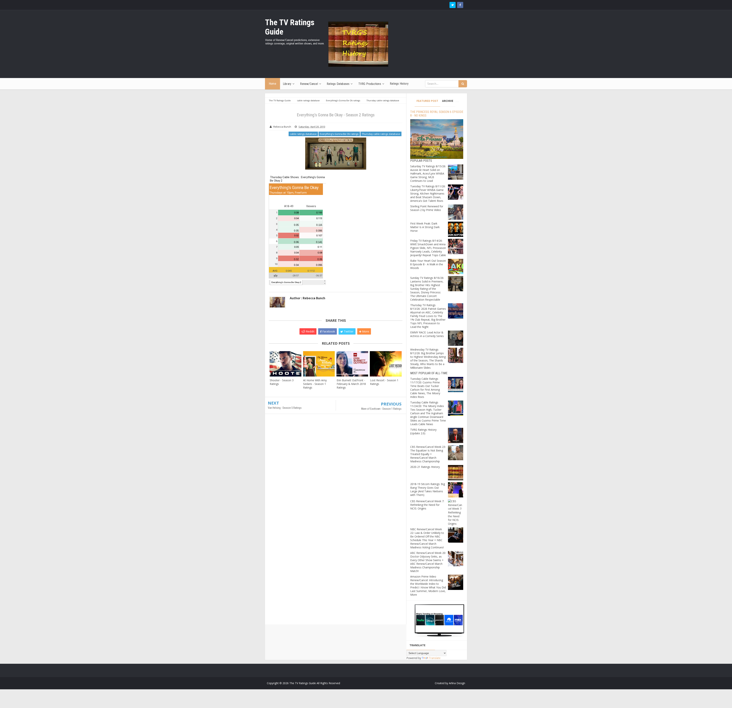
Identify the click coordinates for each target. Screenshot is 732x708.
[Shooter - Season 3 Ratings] (285, 364)
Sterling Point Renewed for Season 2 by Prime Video (426, 208)
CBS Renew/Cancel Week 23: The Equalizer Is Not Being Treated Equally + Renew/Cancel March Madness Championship (428, 454)
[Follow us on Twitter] (452, 5)
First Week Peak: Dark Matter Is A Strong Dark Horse (425, 227)
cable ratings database (303, 134)
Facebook (328, 331)
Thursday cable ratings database (381, 134)
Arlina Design (457, 683)
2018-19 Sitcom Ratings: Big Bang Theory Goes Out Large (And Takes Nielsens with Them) (427, 489)
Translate (435, 658)
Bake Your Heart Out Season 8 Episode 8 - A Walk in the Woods (428, 264)
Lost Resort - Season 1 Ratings (384, 382)
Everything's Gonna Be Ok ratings (339, 134)
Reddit (310, 331)
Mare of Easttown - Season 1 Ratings (381, 408)
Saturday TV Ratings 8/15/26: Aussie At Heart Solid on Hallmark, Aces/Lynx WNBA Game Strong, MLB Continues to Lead (428, 173)
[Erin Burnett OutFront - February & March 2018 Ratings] (352, 364)
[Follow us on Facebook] (460, 5)
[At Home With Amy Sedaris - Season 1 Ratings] (319, 364)
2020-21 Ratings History (425, 467)
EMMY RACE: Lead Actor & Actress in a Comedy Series (427, 334)
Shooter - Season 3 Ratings (282, 382)
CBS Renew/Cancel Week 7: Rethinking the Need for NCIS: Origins (427, 504)
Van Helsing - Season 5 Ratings (285, 407)
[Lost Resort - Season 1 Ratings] (385, 364)
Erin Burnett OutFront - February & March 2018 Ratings (351, 383)
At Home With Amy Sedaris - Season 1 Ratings (315, 383)
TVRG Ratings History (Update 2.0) (423, 431)
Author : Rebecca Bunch (307, 298)
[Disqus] (335, 472)
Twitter (348, 331)
